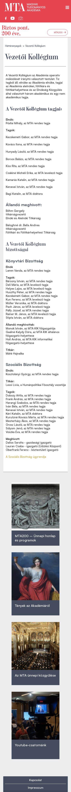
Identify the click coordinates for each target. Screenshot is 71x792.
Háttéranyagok (13, 45)
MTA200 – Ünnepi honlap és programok (35, 538)
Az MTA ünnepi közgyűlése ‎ (35, 675)
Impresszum (35, 787)
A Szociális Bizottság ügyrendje (26, 456)
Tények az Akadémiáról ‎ (32, 605)
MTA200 (60, 32)
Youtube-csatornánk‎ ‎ (30, 745)
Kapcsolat (35, 780)
